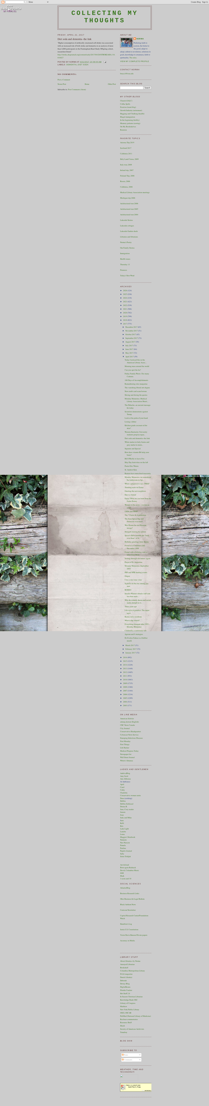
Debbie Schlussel (126, 803)
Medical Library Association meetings (135, 192)
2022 (125, 305)
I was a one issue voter (133, 579)
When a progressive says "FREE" (137, 483)
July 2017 (129, 345)
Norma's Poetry (126, 242)
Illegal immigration (127, 117)
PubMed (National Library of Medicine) (135, 1016)
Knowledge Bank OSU (128, 1000)
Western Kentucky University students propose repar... (136, 433)
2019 (125, 316)
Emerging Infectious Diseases (131, 738)
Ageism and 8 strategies (134, 634)
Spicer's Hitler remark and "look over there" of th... (137, 536)
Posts (126, 1055)
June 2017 (129, 349)
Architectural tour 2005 (129, 209)
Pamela (123, 845)
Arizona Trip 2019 (127, 142)
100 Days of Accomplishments (136, 380)
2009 (125, 683)
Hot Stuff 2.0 (125, 993)
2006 (125, 694)
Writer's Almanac (126, 760)
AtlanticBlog (125, 888)
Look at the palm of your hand (136, 418)
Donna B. (123, 806)
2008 (125, 687)
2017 (125, 323)
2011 (125, 676)
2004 (125, 701)
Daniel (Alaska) (126, 977)
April (122, 784)
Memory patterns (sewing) (130, 123)
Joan (122, 815)
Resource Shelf (126, 1022)
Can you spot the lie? (133, 370)
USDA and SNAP (131, 511)
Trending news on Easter (134, 487)
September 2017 (131, 338)
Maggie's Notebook (127, 837)
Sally (122, 853)
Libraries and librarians (129, 236)
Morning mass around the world (137, 366)
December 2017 (131, 327)
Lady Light (124, 828)
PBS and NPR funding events (136, 572)
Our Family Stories (127, 248)
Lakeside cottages (127, 225)
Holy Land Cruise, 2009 (129, 159)
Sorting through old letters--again (137, 558)
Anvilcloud (124, 864)
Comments (128, 1059)
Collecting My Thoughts (104, 17)
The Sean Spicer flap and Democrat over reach (134, 520)
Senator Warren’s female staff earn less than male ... (137, 595)
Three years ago (131, 606)
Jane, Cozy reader (127, 809)
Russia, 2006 (125, 181)
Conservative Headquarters (130, 731)
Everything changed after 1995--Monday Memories (137, 625)
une (122, 820)
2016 (125, 657)
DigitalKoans (125, 987)
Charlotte (123, 792)
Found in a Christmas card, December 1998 (135, 547)
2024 (125, 298)
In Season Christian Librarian (131, 996)
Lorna (122, 834)
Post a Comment (64, 79)
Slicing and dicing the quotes (136, 395)
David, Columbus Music (129, 870)
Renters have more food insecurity (138, 473)
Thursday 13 (125, 264)
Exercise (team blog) (128, 107)
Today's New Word (127, 275)
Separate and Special (133, 448)
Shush (122, 1025)
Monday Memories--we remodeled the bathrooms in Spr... (138, 478)
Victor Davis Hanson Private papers (133, 935)
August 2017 (130, 341)
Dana (122, 798)
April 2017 (129, 356)
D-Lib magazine (126, 974)
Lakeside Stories (126, 220)
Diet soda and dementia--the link (74, 39)
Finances (123, 270)
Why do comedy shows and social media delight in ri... (138, 601)
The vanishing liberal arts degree (137, 387)
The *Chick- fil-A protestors (135, 515)
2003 (125, 705)
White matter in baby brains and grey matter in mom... (137, 443)
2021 (125, 309)
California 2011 (126, 153)
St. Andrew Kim (131, 469)
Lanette (123, 831)
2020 (125, 312)
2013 (125, 668)
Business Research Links (129, 893)
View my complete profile (134, 61)
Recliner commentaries (129, 1019)
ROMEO (128, 590)
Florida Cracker (126, 990)
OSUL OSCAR (125, 1012)
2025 (125, 294)
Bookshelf (124, 967)
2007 (125, 690)
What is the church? (132, 620)
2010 (125, 679)
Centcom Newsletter (128, 910)
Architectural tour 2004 (129, 214)
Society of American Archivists (132, 1029)
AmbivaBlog (125, 773)
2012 (125, 672)
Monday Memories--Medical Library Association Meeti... (136, 400)
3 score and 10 (125, 878)
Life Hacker (124, 747)
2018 (125, 320)
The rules (132, 57)
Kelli (122, 823)
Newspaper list (125, 754)
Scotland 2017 (125, 148)
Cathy (122, 790)
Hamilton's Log (126, 924)
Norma (140, 39)
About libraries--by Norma (130, 961)
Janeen (122, 812)
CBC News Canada (127, 725)
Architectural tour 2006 (129, 203)
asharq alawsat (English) (129, 721)
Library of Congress (127, 1003)
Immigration (125, 253)
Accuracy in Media (127, 940)
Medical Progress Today (129, 751)
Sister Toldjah (125, 856)
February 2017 (131, 649)
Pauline (123, 848)
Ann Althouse (125, 778)
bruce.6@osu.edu (127, 73)
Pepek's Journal (126, 851)
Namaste (123, 839)
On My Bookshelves (128, 126)
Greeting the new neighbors (135, 491)
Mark (122, 876)
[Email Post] (104, 62)
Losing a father (130, 421)
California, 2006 (126, 187)
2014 (125, 664)
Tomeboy (123, 1032)
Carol (122, 787)
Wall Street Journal (127, 757)
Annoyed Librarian (127, 964)
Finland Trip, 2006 (127, 175)
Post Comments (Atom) (77, 89)
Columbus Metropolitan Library (132, 970)
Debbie (123, 801)
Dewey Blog (125, 983)
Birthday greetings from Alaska (137, 541)
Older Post (112, 84)
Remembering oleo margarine (136, 384)
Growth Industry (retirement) (131, 110)
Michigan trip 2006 (127, 198)
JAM (122, 873)
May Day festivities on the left (136, 462)
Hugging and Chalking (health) (132, 113)
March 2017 (130, 645)
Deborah (123, 980)
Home (87, 84)
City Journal (125, 728)
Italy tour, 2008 (126, 164)
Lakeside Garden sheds (129, 231)
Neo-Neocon (125, 842)
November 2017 (131, 330)
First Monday (125, 741)
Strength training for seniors (135, 531)
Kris (121, 826)
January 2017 (130, 652)
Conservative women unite (130, 795)
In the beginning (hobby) (129, 120)
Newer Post (62, 84)
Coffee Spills (125, 104)
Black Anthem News (128, 904)
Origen (127, 576)
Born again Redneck (128, 867)
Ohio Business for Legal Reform (132, 899)
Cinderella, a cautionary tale (135, 630)
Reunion (123, 130)
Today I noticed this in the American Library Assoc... (136, 361)
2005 (125, 698)
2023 (125, 301)
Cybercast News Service (129, 734)
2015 (125, 661)
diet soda (83, 65)
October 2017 (130, 334)
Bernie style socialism (133, 616)
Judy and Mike (126, 817)
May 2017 (129, 353)
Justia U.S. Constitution (129, 929)
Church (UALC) (126, 100)
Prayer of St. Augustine (133, 562)
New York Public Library (129, 1009)
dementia (71, 65)
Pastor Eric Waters (131, 466)
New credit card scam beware (136, 391)
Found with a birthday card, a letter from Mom (136, 553)
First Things (124, 744)
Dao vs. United (130, 494)
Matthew (123, 1006)
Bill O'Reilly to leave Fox (134, 458)
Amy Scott (124, 776)
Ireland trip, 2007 (127, 170)
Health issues (125, 259)
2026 (125, 290)
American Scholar (127, 718)
